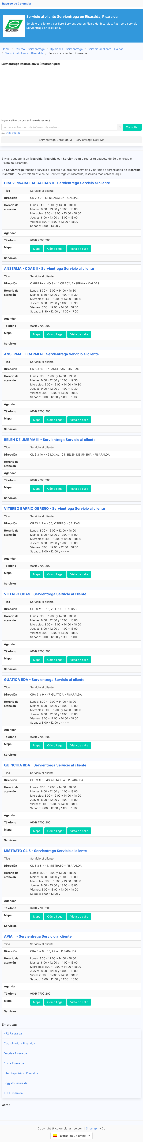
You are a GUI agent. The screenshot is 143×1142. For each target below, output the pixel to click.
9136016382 (13, 132)
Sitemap (91, 1128)
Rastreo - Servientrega (30, 49)
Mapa (36, 248)
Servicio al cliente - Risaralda (24, 53)
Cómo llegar (55, 248)
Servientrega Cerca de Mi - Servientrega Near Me (71, 140)
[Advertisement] (71, 92)
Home (6, 49)
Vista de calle (79, 248)
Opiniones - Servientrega (66, 49)
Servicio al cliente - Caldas (105, 49)
